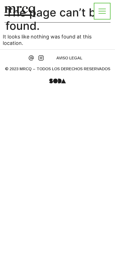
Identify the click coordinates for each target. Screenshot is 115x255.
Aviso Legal (69, 58)
